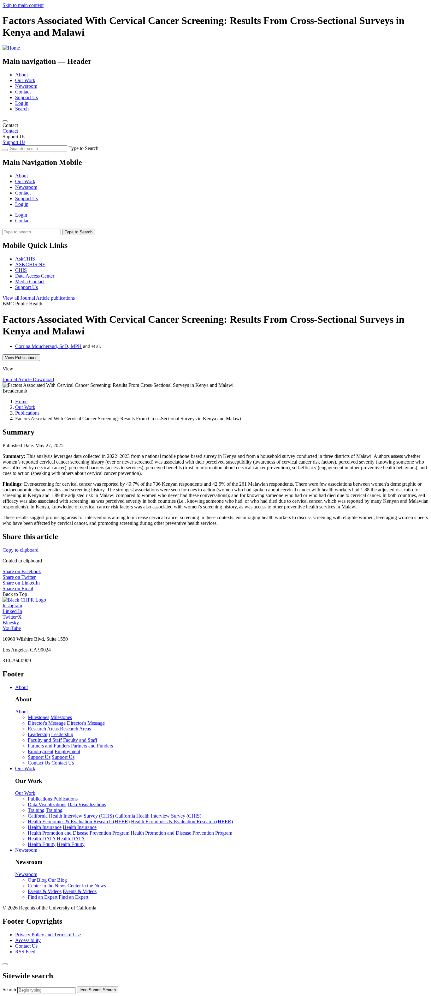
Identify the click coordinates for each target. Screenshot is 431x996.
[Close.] (5, 964)
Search (22, 108)
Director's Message (47, 723)
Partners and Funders (49, 745)
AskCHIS (25, 258)
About (21, 74)
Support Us (26, 97)
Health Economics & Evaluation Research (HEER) (79, 821)
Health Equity (42, 844)
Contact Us (39, 762)
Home (21, 401)
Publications (27, 413)
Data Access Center (34, 276)
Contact (23, 91)
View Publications (21, 357)
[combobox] (46, 990)
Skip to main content (23, 5)
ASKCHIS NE (30, 264)
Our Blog (37, 880)
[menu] (215, 184)
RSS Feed (25, 951)
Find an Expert (42, 897)
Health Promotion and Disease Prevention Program (78, 833)
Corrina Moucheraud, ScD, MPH (48, 346)
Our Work (25, 80)
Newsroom (26, 86)
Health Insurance (45, 827)
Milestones (38, 717)
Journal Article (39, 298)
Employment (40, 751)
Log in (21, 103)
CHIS (21, 270)
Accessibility (28, 940)
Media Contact (29, 281)
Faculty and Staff (45, 740)
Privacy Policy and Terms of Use (48, 934)
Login (21, 215)
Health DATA (42, 838)
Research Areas (43, 728)
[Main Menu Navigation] (5, 121)
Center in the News (47, 885)
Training (36, 810)
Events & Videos (45, 891)
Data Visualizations (47, 804)
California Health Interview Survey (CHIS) (71, 816)
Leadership (39, 734)
